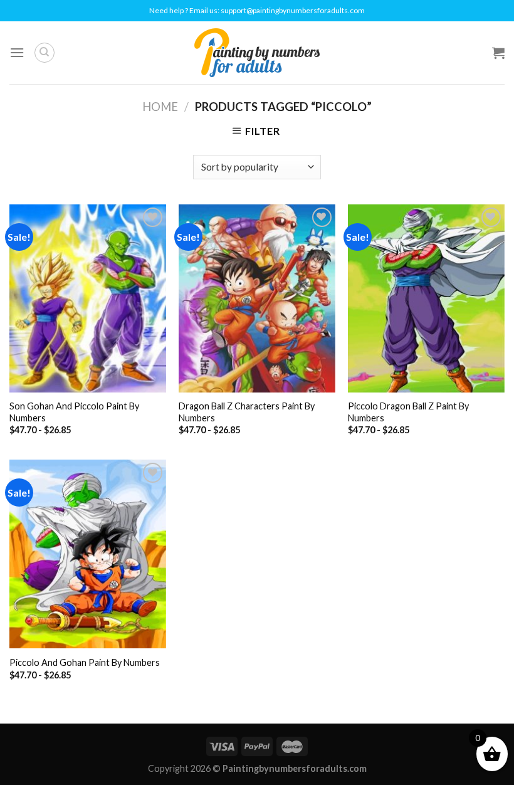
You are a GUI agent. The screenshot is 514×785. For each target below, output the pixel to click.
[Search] (44, 53)
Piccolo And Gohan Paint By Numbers (84, 662)
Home (160, 106)
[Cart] (498, 52)
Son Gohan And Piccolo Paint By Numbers (74, 412)
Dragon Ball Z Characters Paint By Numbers (247, 412)
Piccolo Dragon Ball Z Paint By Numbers (408, 412)
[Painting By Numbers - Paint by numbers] (257, 52)
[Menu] (16, 52)
